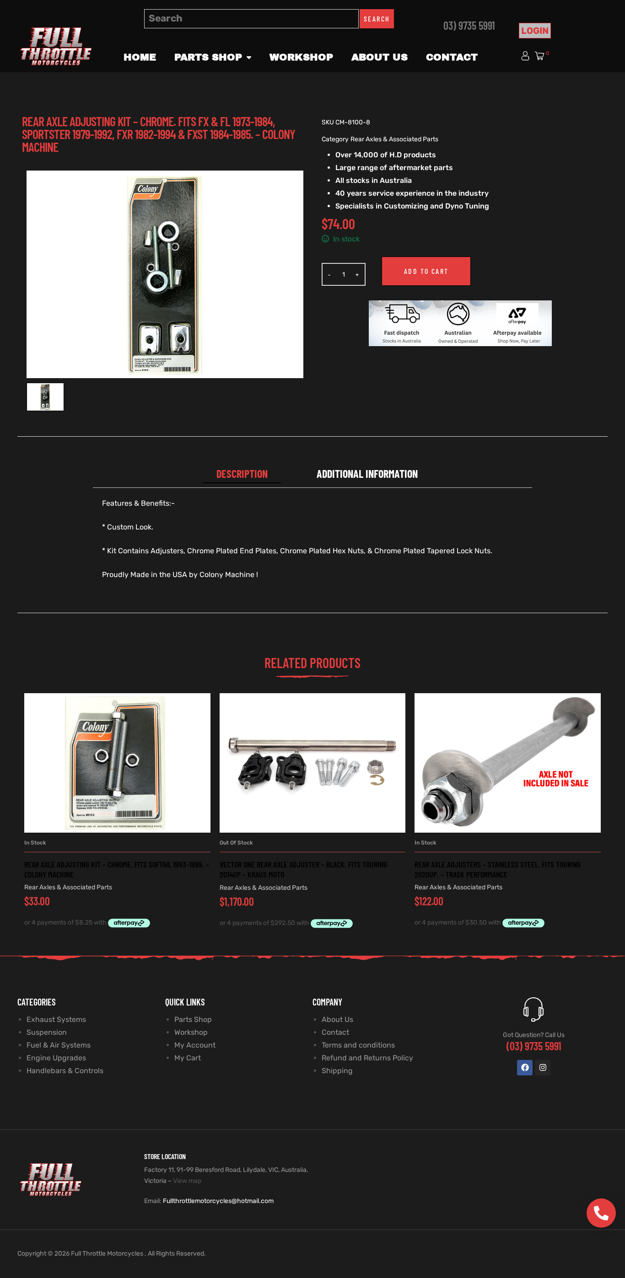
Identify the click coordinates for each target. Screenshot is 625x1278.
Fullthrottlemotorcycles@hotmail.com (218, 1201)
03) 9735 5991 (469, 25)
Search (377, 18)
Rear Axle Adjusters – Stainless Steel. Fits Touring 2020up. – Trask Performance (498, 869)
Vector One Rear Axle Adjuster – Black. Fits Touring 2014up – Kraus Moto (303, 869)
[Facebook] (525, 1067)
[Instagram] (542, 1067)
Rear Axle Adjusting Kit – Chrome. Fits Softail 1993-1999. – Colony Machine (116, 869)
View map (187, 1181)
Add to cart (426, 271)
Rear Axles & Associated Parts (394, 139)
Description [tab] (242, 473)
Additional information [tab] (367, 473)
